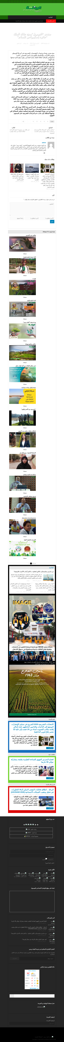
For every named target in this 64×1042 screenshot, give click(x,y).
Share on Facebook (28, 253)
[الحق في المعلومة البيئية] (22, 549)
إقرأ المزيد (50, 747)
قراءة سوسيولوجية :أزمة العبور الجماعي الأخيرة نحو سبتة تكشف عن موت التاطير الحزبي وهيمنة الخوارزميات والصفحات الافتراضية (20, 586)
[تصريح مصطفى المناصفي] (22, 505)
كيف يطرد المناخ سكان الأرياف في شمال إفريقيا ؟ (34, 939)
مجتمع (26, 764)
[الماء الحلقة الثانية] (22, 309)
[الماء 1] (22, 288)
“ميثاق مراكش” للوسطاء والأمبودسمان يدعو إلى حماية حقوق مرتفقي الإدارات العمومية (44, 130)
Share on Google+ (34, 253)
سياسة (24, 43)
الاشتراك (14, 958)
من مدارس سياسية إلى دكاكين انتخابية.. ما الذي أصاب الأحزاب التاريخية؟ (34, 571)
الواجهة (29, 734)
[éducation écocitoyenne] (22, 527)
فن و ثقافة (26, 794)
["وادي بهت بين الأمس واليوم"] (22, 418)
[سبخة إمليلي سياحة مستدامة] (22, 396)
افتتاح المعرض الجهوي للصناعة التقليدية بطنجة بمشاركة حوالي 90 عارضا (29, 21)
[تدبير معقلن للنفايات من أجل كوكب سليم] (22, 375)
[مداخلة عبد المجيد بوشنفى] (22, 483)
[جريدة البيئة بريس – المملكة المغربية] (32, 9)
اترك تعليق (19, 43)
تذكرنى (44, 859)
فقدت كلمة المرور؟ (49, 863)
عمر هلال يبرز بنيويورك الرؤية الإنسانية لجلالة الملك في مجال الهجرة (20, 129)
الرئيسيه (54, 49)
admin (42, 43)
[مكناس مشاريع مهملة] (22, 353)
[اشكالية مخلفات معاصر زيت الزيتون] (22, 440)
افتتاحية (51, 567)
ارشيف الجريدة (50, 1020)
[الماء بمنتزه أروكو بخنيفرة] (22, 266)
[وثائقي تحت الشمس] (22, 244)
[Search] (12, 996)
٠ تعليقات (28, 580)
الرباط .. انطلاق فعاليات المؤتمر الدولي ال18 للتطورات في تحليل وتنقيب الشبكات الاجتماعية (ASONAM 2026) (32, 791)
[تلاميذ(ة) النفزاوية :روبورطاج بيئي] (22, 462)
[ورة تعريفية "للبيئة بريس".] (22, 331)
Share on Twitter (31, 253)
